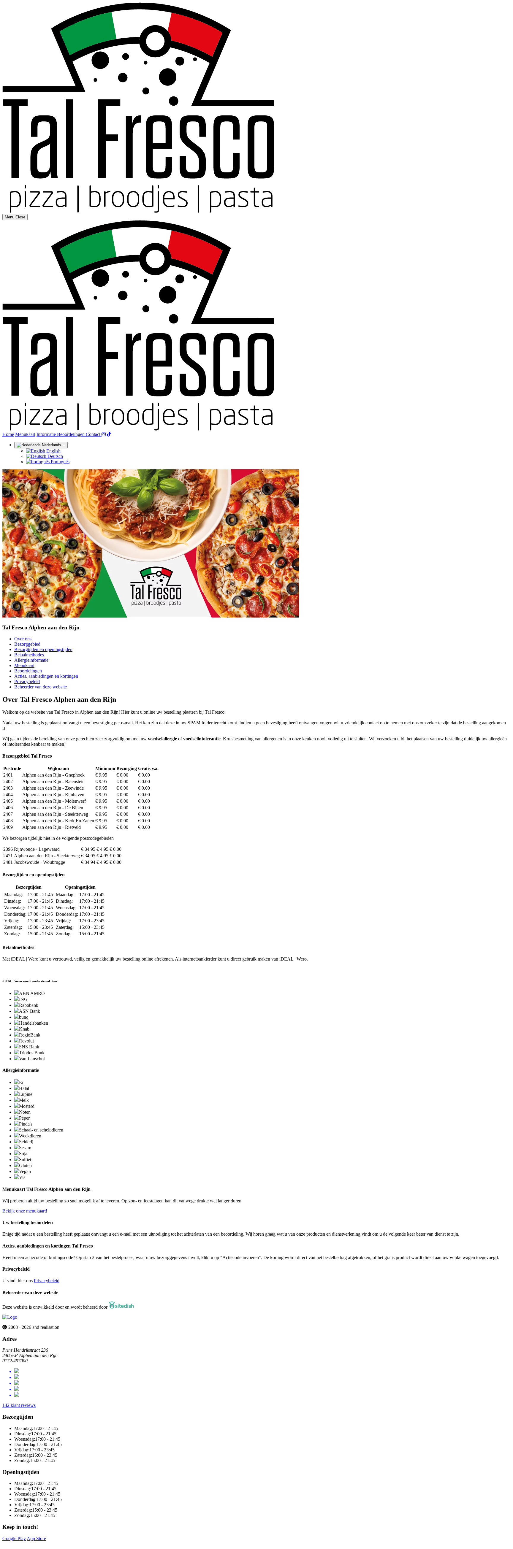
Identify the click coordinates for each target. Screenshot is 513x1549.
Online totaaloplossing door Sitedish (36, 1543)
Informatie (47, 434)
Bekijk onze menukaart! (24, 1210)
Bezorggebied (27, 644)
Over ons (22, 638)
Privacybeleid (27, 681)
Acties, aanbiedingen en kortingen (46, 676)
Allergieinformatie (31, 660)
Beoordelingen (71, 434)
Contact (94, 434)
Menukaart (25, 434)
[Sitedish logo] (9, 1317)
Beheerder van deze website (40, 686)
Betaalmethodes (29, 654)
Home (8, 434)
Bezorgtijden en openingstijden (43, 649)
